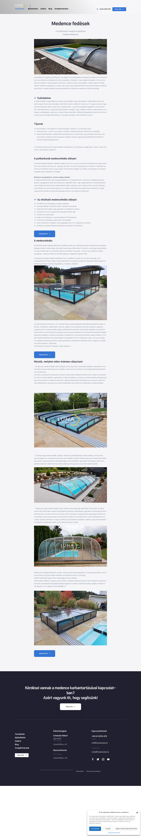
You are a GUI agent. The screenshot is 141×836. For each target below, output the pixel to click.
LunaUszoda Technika (47, 770)
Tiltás (107, 828)
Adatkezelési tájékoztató (114, 833)
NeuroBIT (70, 770)
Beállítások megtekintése (126, 828)
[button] (137, 813)
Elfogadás (95, 828)
